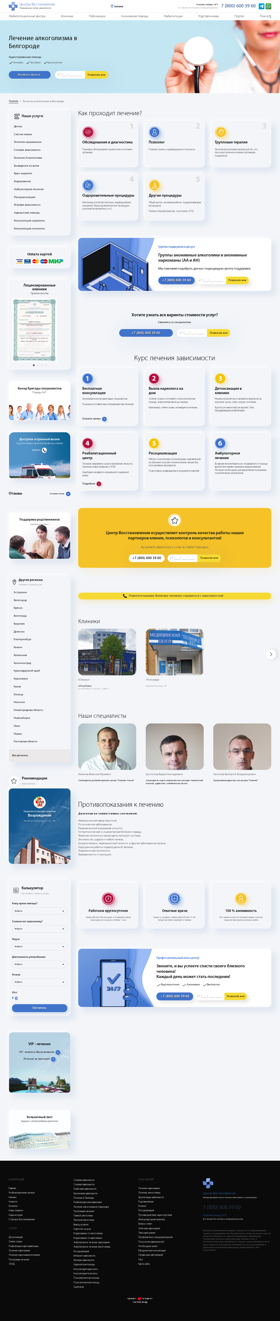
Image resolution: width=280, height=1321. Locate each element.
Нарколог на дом (82, 1229)
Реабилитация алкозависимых (88, 1202)
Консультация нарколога (29, 220)
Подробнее (88, 484)
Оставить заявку (91, 419)
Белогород (20, 600)
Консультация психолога (29, 228)
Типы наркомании (146, 1233)
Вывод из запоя (81, 1225)
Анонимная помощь (134, 16)
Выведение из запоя (26, 165)
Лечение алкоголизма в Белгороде (43, 101)
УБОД (12, 1264)
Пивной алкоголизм (83, 1215)
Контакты (13, 1206)
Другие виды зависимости (151, 1197)
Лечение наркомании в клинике (24, 1255)
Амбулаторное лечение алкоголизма (92, 1247)
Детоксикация (16, 1237)
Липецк (18, 694)
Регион (16, 975)
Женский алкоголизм (84, 1220)
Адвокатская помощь (27, 212)
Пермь (18, 733)
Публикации (97, 16)
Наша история (15, 1215)
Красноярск (21, 678)
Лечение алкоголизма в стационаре (91, 1207)
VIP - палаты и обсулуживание (36, 1052)
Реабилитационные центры (27, 16)
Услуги (16, 939)
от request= (147, 1299)
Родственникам (208, 16)
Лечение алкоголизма (149, 1193)
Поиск (264, 16)
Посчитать (39, 1008)
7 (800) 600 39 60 (238, 6)
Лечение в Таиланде (84, 1198)
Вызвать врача (29, 74)
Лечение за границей (37, 1059)
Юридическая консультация (152, 1250)
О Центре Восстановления (22, 1219)
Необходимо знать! (148, 1246)
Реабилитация (173, 16)
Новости (13, 1202)
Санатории (79, 1287)
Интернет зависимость (84, 1256)
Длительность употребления (28, 957)
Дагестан (19, 631)
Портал (239, 16)
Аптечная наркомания (149, 1228)
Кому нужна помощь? (24, 903)
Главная (13, 101)
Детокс (18, 126)
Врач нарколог (23, 173)
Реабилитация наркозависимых (24, 1246)
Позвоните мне (97, 75)
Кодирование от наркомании (88, 1238)
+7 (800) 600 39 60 (176, 280)
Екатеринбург (22, 639)
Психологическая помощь (87, 1282)
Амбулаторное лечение (29, 189)
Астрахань (20, 592)
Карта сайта (144, 1264)
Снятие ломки (23, 134)
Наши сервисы (16, 1210)
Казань (18, 647)
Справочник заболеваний (150, 1255)
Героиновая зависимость (86, 1193)
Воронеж (19, 623)
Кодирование (22, 181)
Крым (17, 686)
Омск (17, 726)
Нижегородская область (28, 710)
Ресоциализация (24, 197)
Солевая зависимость (27, 150)
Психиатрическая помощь (86, 1278)
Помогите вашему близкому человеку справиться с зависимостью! (176, 596)
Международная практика (151, 1219)
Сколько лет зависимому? (27, 921)
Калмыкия (20, 655)
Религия (142, 1206)
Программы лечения (19, 1259)
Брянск (18, 608)
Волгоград (20, 615)
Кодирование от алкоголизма (88, 1233)
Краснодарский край (27, 670)
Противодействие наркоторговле (155, 1215)
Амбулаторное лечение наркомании (92, 1242)
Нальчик (19, 702)
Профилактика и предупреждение (155, 1237)
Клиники (67, 16)
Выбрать (18, 911)
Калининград (22, 663)
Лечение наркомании (28, 142)
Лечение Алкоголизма (28, 157)
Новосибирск (22, 718)
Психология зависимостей (151, 1242)
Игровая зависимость (27, 204)
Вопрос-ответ (145, 1224)
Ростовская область (25, 741)
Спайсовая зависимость (85, 1189)
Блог (140, 1259)
